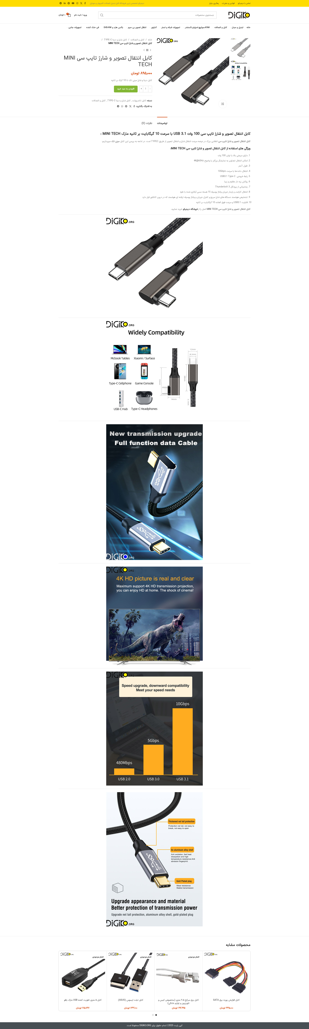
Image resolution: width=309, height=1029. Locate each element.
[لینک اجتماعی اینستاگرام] (77, 3)
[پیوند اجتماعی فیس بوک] (85, 3)
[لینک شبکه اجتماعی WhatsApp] (122, 106)
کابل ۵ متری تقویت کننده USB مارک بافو (83, 1000)
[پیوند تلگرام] (61, 3)
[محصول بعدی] (144, 50)
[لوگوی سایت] (239, 15)
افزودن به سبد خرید (125, 88)
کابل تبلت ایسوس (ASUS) (130, 1000)
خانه (150, 40)
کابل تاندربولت (139, 100)
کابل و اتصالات (137, 40)
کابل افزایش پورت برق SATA (226, 1000)
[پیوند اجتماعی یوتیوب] (73, 3)
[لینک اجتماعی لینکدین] (65, 3)
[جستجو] (102, 15)
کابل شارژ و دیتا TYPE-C (115, 40)
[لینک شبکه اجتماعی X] (81, 3)
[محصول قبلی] (150, 50)
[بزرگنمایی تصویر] (223, 104)
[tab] (162, 122)
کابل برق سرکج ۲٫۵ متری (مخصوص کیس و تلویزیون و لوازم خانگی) (178, 1001)
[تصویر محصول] (226, 975)
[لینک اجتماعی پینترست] (69, 3)
